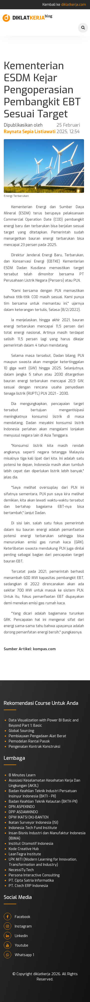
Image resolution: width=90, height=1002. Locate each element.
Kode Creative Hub (24, 849)
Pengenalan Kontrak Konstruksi (34, 746)
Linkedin (21, 936)
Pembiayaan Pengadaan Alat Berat (37, 736)
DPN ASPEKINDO (22, 806)
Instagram (23, 926)
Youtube (21, 945)
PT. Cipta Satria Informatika (31, 880)
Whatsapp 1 (24, 955)
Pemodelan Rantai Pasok (29, 741)
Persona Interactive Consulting (34, 875)
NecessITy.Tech (21, 870)
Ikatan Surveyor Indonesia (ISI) (33, 822)
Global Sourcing (21, 730)
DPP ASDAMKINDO (23, 812)
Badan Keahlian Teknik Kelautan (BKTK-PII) (43, 801)
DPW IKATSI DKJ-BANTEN (28, 817)
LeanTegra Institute (25, 854)
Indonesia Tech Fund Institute (33, 827)
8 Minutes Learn (22, 775)
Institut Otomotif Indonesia (31, 843)
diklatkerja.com (73, 4)
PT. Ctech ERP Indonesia (28, 885)
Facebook (22, 916)
